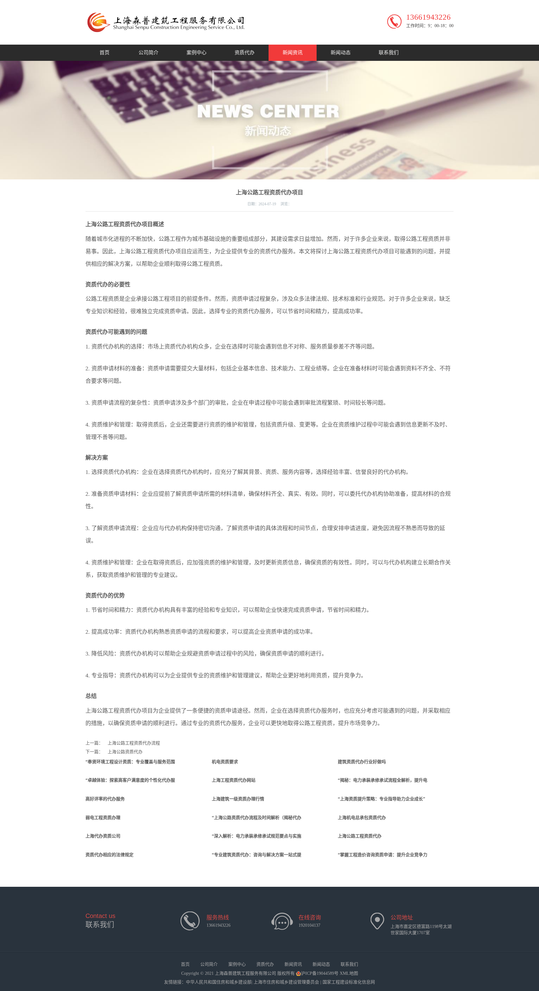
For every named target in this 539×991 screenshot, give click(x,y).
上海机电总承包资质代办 (362, 817)
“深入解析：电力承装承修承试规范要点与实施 (256, 836)
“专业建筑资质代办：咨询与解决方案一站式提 (256, 854)
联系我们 (389, 52)
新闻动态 (341, 52)
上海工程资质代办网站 (233, 780)
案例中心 (196, 52)
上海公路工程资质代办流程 (134, 743)
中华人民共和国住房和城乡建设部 (218, 982)
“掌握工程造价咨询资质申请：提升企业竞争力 (382, 854)
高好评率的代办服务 (105, 799)
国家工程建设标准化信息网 (349, 982)
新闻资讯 (293, 52)
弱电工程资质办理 (102, 817)
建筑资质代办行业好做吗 (362, 761)
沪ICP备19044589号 (319, 973)
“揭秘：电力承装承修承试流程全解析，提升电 (382, 780)
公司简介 (148, 52)
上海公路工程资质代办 (359, 836)
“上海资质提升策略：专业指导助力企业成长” (381, 799)
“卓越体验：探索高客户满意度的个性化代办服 (130, 780)
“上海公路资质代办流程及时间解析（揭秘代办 (256, 817)
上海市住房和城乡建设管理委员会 (286, 982)
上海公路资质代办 (125, 751)
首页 (104, 52)
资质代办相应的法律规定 (109, 854)
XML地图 (349, 973)
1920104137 (309, 925)
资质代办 (245, 52)
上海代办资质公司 (102, 836)
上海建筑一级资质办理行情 (238, 799)
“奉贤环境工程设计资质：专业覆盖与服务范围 (130, 761)
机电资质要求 (225, 761)
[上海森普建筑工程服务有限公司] (166, 31)
